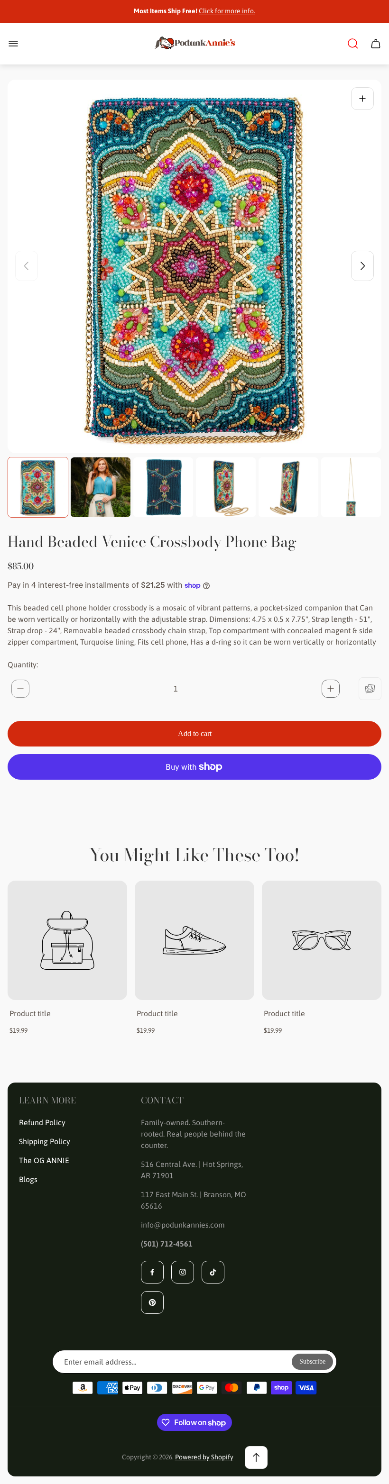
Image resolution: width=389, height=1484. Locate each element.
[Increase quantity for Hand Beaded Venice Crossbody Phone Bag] (331, 689)
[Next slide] (362, 266)
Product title (30, 1013)
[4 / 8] (225, 487)
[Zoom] (362, 98)
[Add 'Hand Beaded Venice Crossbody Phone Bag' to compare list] (370, 688)
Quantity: (23, 664)
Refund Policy (42, 1122)
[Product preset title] (67, 940)
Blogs (28, 1179)
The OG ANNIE (44, 1160)
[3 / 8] (163, 487)
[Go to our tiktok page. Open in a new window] (213, 1272)
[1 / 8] (38, 487)
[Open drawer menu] (13, 44)
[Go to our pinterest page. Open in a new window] (152, 1302)
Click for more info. (227, 11)
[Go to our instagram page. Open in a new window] (182, 1272)
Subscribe (312, 1361)
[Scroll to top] (256, 1457)
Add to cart (195, 733)
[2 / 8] (100, 487)
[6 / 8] (351, 487)
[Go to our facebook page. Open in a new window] (152, 1272)
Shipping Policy (44, 1141)
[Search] (353, 43)
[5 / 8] (288, 487)
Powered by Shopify (204, 1457)
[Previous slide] (26, 266)
